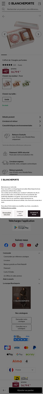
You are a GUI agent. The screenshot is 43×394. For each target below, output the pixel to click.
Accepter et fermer (34, 213)
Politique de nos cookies (8, 208)
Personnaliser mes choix (7, 213)
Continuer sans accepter (20, 213)
